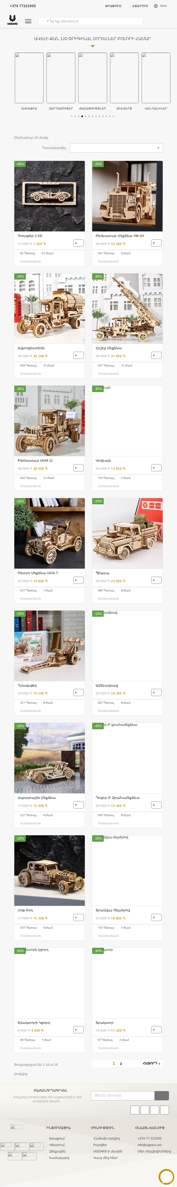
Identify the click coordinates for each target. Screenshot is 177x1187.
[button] (72, 116)
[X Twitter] (164, 1110)
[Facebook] (144, 1110)
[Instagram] (154, 1110)
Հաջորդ (152, 1063)
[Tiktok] (134, 1110)
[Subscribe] (162, 1095)
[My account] (156, 21)
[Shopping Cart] (166, 22)
